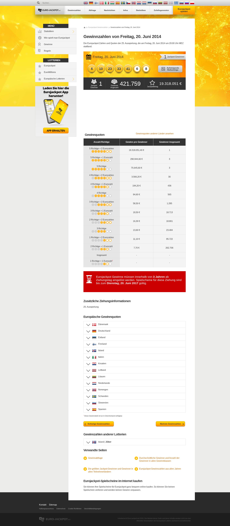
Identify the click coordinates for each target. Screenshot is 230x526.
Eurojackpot (49, 66)
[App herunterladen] (55, 136)
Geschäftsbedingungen (92, 509)
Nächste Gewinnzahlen (170, 424)
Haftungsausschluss (46, 509)
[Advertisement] (134, 112)
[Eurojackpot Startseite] (84, 27)
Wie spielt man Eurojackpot (57, 38)
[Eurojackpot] (49, 10)
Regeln (47, 51)
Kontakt (42, 505)
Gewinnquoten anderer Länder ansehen (155, 133)
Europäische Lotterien (54, 79)
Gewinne (48, 44)
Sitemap (53, 505)
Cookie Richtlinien (74, 509)
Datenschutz (60, 509)
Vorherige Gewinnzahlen (99, 424)
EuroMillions (50, 72)
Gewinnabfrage (95, 458)
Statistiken (49, 31)
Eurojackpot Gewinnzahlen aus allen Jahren (160, 469)
